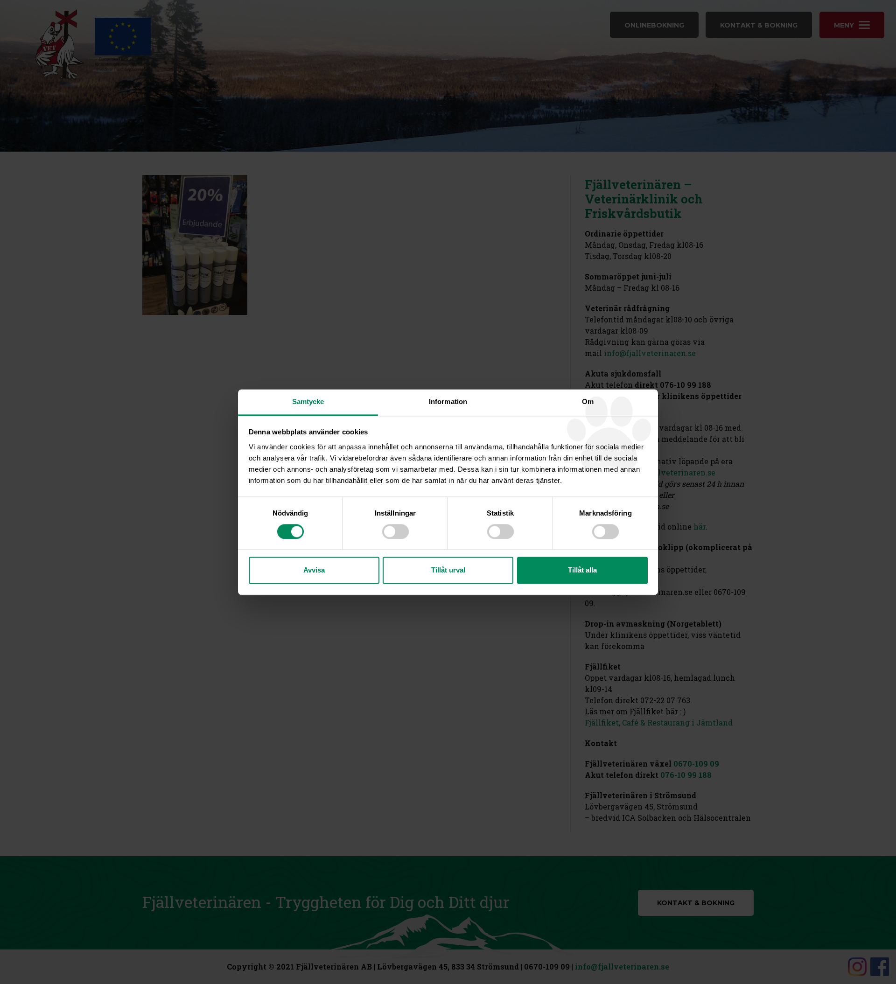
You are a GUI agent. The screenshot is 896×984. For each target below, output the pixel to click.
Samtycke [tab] (308, 401)
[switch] (395, 531)
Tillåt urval (448, 570)
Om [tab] (588, 401)
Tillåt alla (582, 570)
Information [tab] (448, 401)
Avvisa (314, 570)
